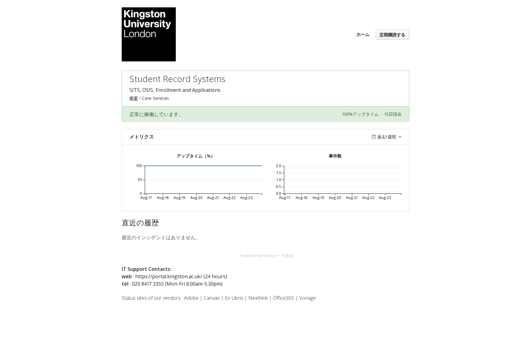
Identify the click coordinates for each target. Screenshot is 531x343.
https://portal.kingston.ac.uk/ (168, 276)
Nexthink (258, 297)
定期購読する (392, 34)
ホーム (362, 34)
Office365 (283, 297)
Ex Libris (234, 297)
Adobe (191, 297)
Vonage (307, 297)
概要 (133, 98)
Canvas (212, 297)
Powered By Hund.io (258, 255)
